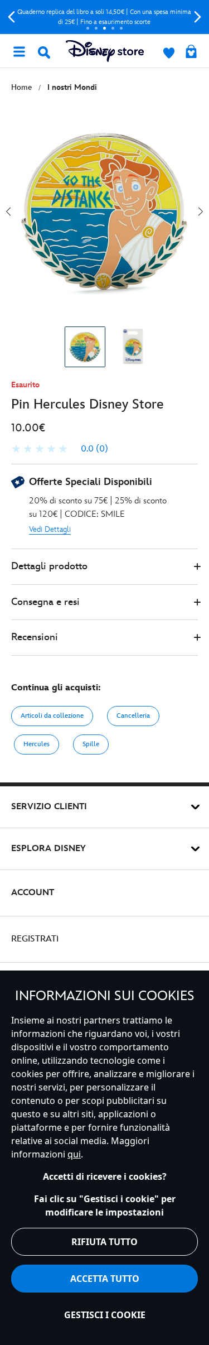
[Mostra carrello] (191, 52)
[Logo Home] (105, 51)
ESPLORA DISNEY (48, 848)
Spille (90, 744)
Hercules (36, 744)
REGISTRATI (35, 939)
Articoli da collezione (52, 716)
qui (74, 1154)
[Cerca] (44, 52)
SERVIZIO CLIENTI (49, 806)
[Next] (197, 17)
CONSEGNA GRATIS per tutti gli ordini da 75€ (118, 17)
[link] (59, 449)
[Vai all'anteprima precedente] (8, 211)
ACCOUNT (32, 892)
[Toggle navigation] (19, 51)
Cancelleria (133, 716)
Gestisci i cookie (104, 1315)
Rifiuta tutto (104, 1242)
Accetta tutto (104, 1278)
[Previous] (11, 17)
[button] (104, 567)
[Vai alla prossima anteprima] (200, 211)
